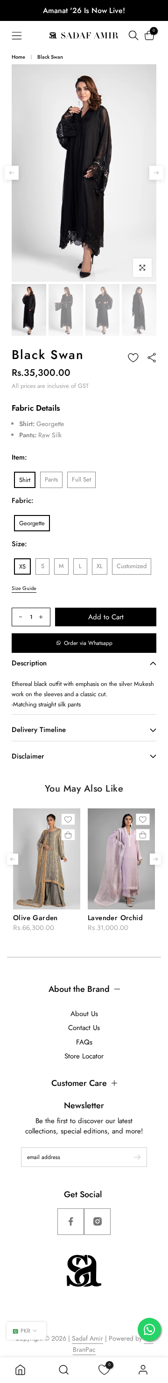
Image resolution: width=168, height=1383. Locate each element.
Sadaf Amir (87, 1338)
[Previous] (12, 173)
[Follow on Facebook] (70, 1221)
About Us (84, 1014)
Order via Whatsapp (88, 643)
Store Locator (84, 1056)
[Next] (156, 173)
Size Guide (24, 588)
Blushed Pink (40, 918)
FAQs (84, 1042)
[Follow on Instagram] (97, 1221)
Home (18, 57)
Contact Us (84, 1028)
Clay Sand (110, 918)
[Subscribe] (132, 1157)
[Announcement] (84, 10)
